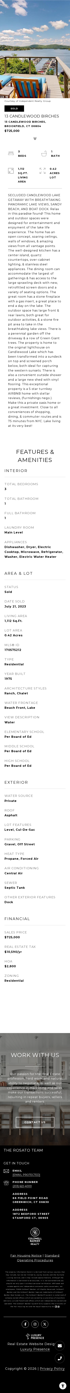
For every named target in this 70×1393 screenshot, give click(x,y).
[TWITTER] (44, 1324)
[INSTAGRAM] (35, 1324)
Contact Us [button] (35, 1122)
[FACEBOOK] (25, 1324)
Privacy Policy (52, 1369)
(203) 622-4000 (22, 1186)
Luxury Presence (35, 1349)
